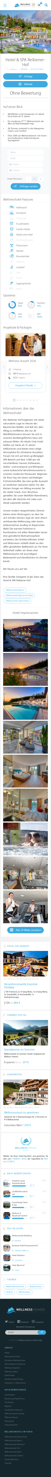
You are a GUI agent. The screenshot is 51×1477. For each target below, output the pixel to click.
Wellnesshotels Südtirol (14, 1455)
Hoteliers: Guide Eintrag (14, 1379)
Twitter (11, 1322)
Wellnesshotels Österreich (15, 1444)
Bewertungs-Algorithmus (15, 1398)
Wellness (9, 1292)
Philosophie (9, 1421)
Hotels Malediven (11, 1459)
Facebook (25, 1322)
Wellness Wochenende (15, 1287)
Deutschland (37, 69)
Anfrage (28, 76)
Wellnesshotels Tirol (12, 1448)
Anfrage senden (28, 186)
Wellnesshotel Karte (12, 1356)
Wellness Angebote (12, 1368)
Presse (7, 1353)
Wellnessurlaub (36, 1287)
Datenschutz (21, 1383)
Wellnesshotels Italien (13, 1452)
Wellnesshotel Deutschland (17, 601)
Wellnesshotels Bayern (13, 1440)
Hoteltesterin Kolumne (14, 1410)
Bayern (24, 69)
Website (28, 84)
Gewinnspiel (9, 1375)
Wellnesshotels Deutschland (16, 1437)
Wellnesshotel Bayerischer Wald (19, 595)
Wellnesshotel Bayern (15, 590)
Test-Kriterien (10, 1395)
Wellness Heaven (11, 1417)
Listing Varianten (11, 1425)
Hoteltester (9, 1402)
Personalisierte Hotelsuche (15, 1364)
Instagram (39, 1322)
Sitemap (8, 1463)
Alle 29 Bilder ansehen (28, 930)
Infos (11, 48)
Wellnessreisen (24, 1292)
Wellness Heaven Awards (14, 1413)
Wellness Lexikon (11, 1371)
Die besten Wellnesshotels (15, 1360)
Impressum (9, 1383)
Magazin (8, 1406)
